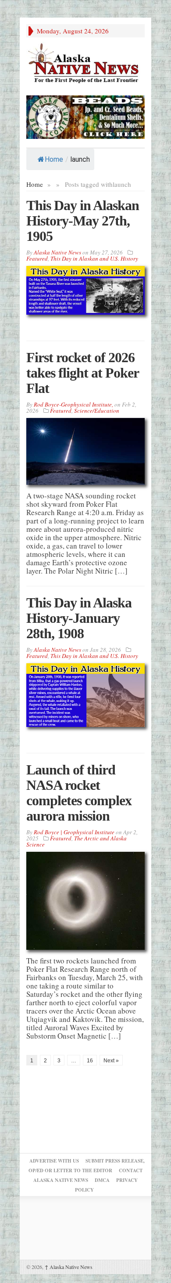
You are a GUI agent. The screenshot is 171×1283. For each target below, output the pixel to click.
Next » (111, 1061)
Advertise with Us (54, 1160)
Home (54, 159)
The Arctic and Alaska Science (76, 841)
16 (90, 1061)
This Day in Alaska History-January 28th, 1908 (79, 618)
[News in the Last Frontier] (85, 64)
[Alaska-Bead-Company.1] (85, 116)
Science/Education (96, 410)
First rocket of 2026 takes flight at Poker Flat (82, 372)
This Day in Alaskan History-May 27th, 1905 (82, 220)
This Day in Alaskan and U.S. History (94, 258)
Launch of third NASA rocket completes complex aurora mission (79, 793)
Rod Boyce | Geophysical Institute (74, 832)
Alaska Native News (69, 1266)
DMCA (102, 1180)
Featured (37, 258)
